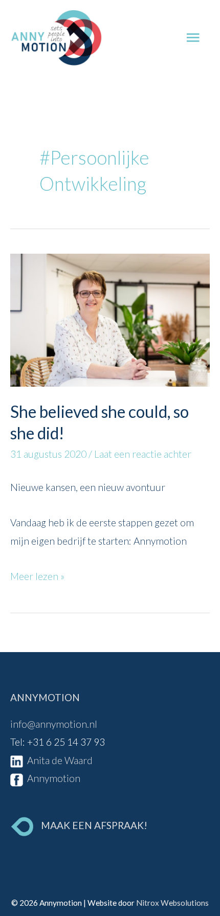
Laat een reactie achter (142, 454)
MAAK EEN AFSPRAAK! (94, 825)
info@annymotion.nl (53, 724)
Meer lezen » (37, 574)
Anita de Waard (58, 760)
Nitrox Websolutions (172, 902)
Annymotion (51, 778)
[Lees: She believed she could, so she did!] (110, 318)
